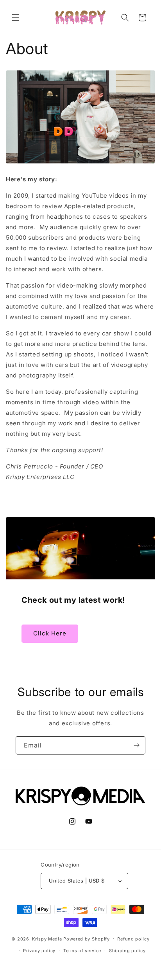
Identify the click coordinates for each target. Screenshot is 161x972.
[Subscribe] (136, 745)
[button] (15, 17)
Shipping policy (127, 950)
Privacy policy (39, 950)
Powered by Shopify (86, 938)
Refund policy (133, 939)
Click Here (49, 633)
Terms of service (82, 950)
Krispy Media (47, 938)
